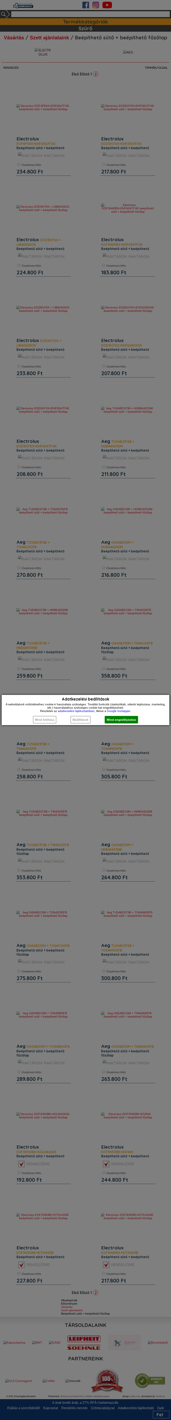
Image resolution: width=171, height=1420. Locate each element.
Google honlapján (118, 711)
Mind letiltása (44, 719)
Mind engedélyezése (121, 719)
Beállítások (80, 719)
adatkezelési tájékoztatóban (76, 711)
